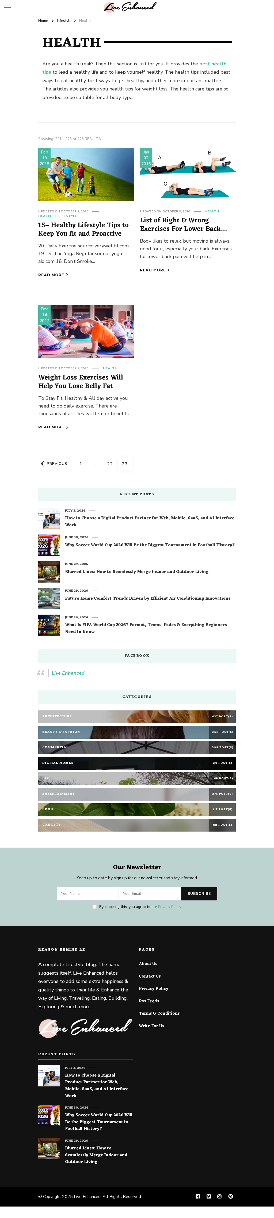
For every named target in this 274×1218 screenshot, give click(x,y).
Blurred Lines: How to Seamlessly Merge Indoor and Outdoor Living (136, 572)
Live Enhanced (68, 673)
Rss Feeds (149, 1001)
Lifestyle (67, 216)
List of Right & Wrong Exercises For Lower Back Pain (180, 229)
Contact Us (150, 976)
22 (112, 464)
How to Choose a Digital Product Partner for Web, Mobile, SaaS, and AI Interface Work (149, 522)
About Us (148, 964)
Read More (51, 275)
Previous (57, 463)
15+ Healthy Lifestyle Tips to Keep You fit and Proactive (83, 229)
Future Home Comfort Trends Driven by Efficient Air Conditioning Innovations (147, 598)
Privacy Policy (169, 906)
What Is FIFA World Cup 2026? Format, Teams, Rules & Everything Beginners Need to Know (146, 628)
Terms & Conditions (159, 1013)
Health (45, 216)
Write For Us (151, 1026)
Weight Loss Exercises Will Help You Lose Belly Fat (80, 382)
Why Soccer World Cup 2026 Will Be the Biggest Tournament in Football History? (150, 545)
